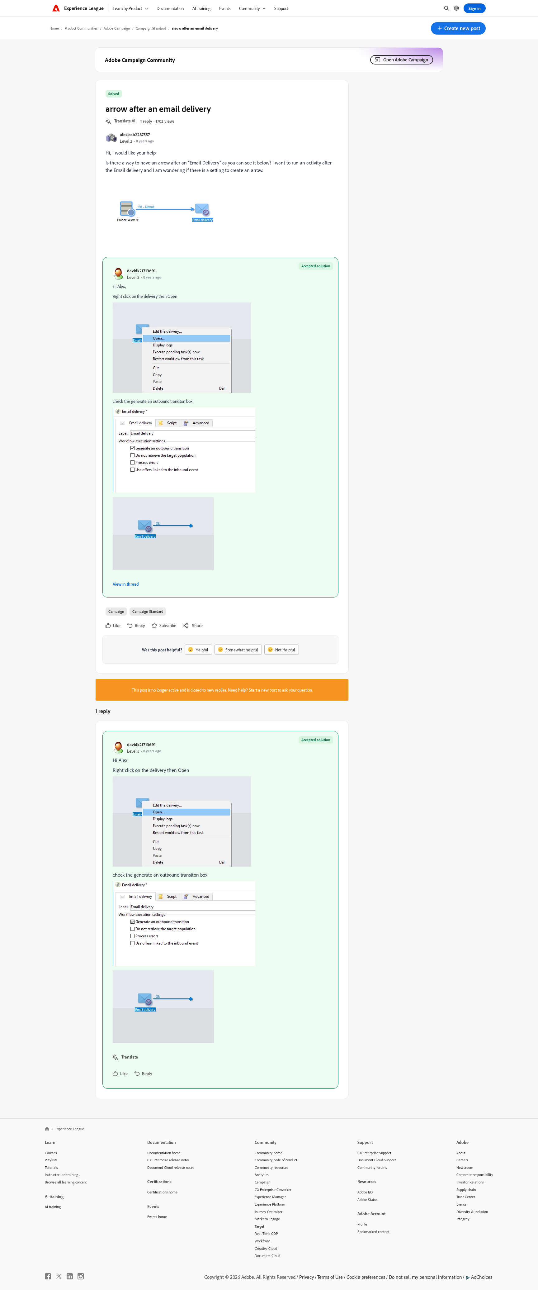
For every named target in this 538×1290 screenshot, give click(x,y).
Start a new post (263, 690)
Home (54, 28)
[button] (458, 28)
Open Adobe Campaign (405, 60)
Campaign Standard (151, 28)
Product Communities (81, 28)
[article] (220, 910)
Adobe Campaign (117, 28)
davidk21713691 (141, 270)
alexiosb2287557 (135, 134)
